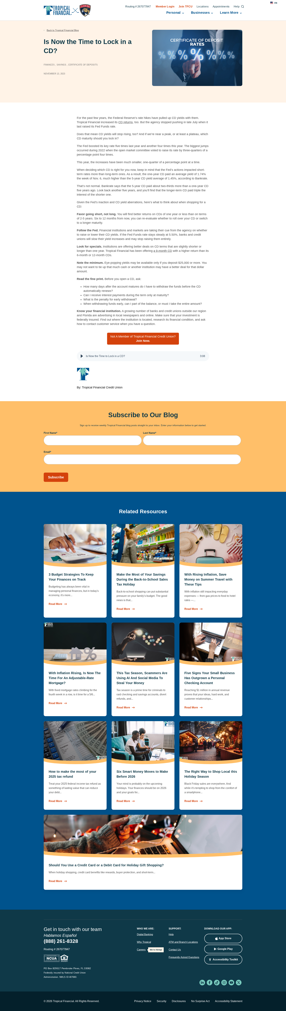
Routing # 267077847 (138, 7)
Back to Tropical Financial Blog (63, 30)
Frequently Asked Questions (184, 957)
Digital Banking (145, 934)
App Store (225, 938)
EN (275, 2)
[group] (143, 356)
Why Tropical (144, 942)
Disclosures (179, 1001)
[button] (81, 356)
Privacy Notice (142, 1001)
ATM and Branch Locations (183, 942)
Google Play (225, 949)
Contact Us (175, 949)
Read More (55, 604)
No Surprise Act (200, 1001)
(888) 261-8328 (61, 941)
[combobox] (273, 3)
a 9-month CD (162, 251)
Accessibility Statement (228, 1001)
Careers (141, 949)
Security (161, 1001)
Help (171, 934)
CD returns (125, 122)
